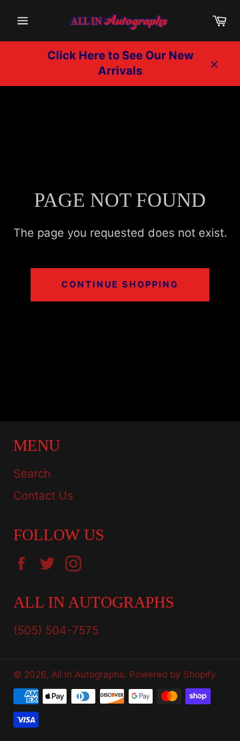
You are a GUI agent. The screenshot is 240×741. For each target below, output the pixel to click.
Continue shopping (119, 284)
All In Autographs (87, 674)
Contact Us (43, 495)
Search (32, 473)
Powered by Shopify (172, 674)
